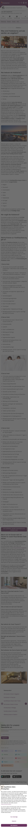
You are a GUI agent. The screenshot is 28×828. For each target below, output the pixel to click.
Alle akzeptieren (14, 825)
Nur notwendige (14, 816)
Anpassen (14, 821)
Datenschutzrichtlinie (6, 804)
